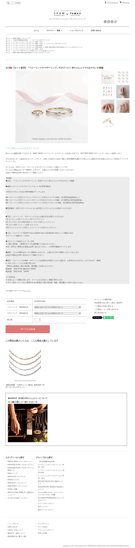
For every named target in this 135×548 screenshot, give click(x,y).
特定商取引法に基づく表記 (17, 536)
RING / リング (13, 473)
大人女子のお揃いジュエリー (18, 498)
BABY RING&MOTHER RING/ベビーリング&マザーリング (64, 47)
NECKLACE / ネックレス (16, 476)
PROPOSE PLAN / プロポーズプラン (21, 465)
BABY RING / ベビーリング (21, 38)
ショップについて (76, 30)
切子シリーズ (42, 507)
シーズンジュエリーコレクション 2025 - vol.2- (28, 49)
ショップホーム (13, 524)
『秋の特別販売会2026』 (21, 40)
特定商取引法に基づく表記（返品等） (109, 303)
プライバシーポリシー (46, 530)
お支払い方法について (15, 530)
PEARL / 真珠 (12, 489)
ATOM (44, 533)
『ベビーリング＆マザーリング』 (57, 43)
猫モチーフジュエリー (46, 510)
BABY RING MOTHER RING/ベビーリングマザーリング (31, 52)
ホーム (36, 30)
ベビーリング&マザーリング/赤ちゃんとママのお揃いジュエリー (34, 51)
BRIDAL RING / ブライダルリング (20, 461)
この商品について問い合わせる (106, 309)
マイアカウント (112, 2)
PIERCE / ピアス (14, 480)
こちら (27, 291)
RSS (39, 533)
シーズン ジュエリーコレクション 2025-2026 (27, 45)
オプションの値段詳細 (103, 299)
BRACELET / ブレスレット (17, 483)
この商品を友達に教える (103, 306)
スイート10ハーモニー (46, 503)
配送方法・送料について (16, 533)
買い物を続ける (100, 313)
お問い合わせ (96, 30)
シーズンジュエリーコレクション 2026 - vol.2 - (28, 42)
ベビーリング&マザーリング (41, 40)
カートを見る (42, 527)
